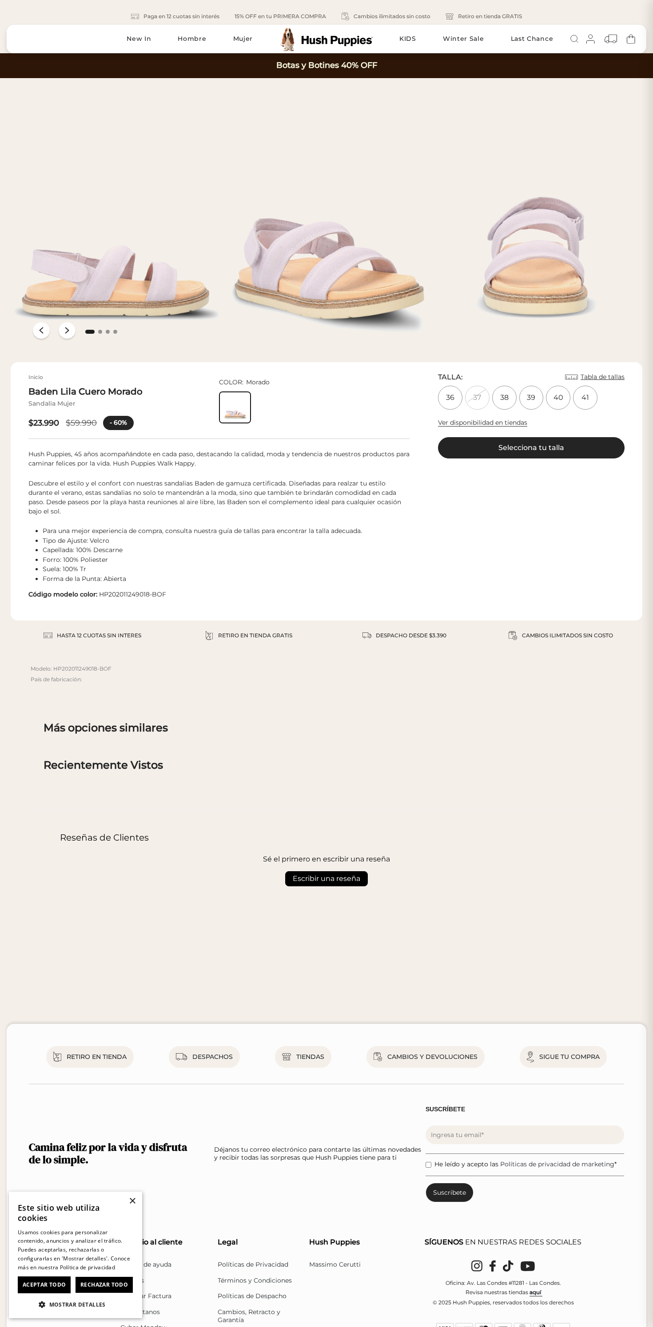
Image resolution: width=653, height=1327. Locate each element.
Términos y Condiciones (255, 1280)
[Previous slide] (41, 331)
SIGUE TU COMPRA (569, 1057)
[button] (90, 332)
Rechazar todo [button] (104, 1284)
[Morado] (235, 407)
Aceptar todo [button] (44, 1284)
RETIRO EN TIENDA (97, 1057)
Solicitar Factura (145, 1296)
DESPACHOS (212, 1057)
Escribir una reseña (326, 878)
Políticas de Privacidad (253, 1264)
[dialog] (75, 1255)
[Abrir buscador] (574, 39)
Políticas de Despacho (252, 1296)
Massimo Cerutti (335, 1264)
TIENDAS (310, 1057)
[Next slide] (67, 331)
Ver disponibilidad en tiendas (482, 422)
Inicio (35, 377)
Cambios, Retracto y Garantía (249, 1316)
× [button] (132, 1201)
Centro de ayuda (145, 1264)
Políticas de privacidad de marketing (557, 1164)
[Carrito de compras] (631, 39)
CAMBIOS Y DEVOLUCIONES (432, 1057)
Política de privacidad (87, 1267)
